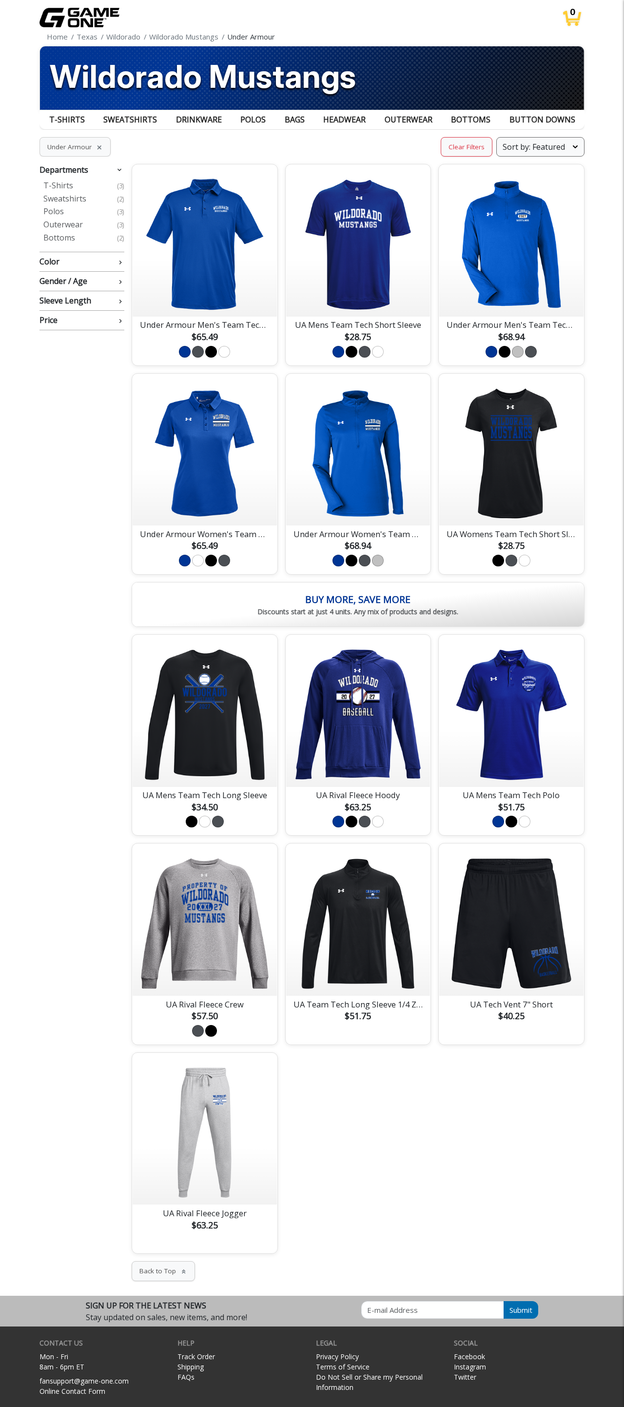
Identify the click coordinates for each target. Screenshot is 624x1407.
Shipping (190, 1366)
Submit (520, 1310)
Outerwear (408, 119)
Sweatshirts (130, 119)
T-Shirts (67, 119)
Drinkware (199, 119)
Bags (295, 119)
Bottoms (470, 119)
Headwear (344, 119)
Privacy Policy (337, 1356)
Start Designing (205, 297)
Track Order (196, 1356)
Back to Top (163, 1270)
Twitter (465, 1377)
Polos (253, 119)
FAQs (186, 1377)
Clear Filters (466, 146)
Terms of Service (343, 1366)
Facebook (469, 1356)
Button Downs (542, 119)
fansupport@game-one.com (84, 1381)
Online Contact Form (72, 1391)
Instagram (470, 1366)
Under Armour (75, 146)
